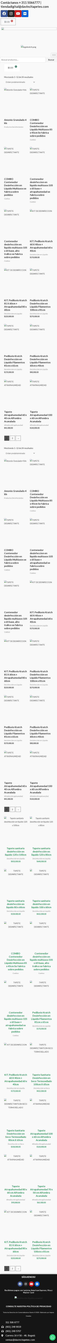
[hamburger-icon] (54, 55)
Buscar (51, 60)
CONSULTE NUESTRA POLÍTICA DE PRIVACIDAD (28, 1306)
